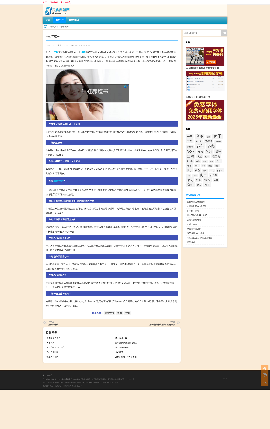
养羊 (200, 145)
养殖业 (199, 141)
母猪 (203, 166)
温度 (217, 166)
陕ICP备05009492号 (126, 379)
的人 (219, 170)
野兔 (198, 180)
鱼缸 (190, 184)
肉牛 (203, 174)
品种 (218, 151)
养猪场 (190, 146)
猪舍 (204, 170)
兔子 (217, 136)
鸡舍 (199, 185)
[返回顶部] (264, 382)
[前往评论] (264, 375)
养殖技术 (58, 181)
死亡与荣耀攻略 (194, 219)
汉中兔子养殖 (193, 210)
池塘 (210, 166)
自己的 (213, 175)
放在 (211, 161)
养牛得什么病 (121, 338)
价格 (208, 137)
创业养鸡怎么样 (194, 228)
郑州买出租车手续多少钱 (126, 356)
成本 (190, 161)
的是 (188, 175)
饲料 (207, 179)
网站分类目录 (85, 379)
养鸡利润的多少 (122, 347)
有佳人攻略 (192, 224)
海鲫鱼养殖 (53, 324)
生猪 (212, 170)
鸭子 (207, 185)
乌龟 (199, 136)
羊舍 (195, 175)
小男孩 (224, 378)
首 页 (45, 2)
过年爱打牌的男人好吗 (197, 215)
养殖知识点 (66, 2)
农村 (191, 151)
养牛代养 (50, 342)
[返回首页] (264, 368)
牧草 (189, 170)
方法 (218, 161)
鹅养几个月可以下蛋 (55, 347)
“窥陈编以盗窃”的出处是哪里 (199, 237)
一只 (189, 136)
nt (53, 45)
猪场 (197, 170)
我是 (198, 161)
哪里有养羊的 (52, 356)
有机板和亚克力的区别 (197, 206)
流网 (83, 52)
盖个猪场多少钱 (53, 338)
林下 (197, 166)
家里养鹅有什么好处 (196, 233)
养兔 (189, 141)
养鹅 (211, 145)
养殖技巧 (54, 2)
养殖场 (208, 141)
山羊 (207, 156)
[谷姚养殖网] (57, 5)
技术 (204, 161)
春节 (189, 165)
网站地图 (106, 379)
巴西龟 (216, 156)
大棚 (199, 156)
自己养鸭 (119, 352)
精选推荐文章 (97, 379)
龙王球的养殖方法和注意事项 (162, 324)
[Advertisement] (84, 409)
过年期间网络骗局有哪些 (126, 342)
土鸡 (190, 155)
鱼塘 (216, 180)
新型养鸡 (191, 242)
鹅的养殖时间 (52, 352)
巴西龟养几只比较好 (196, 201)
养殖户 (218, 141)
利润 (209, 151)
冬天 (200, 151)
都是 (190, 180)
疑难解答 (114, 379)
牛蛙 (55, 52)
